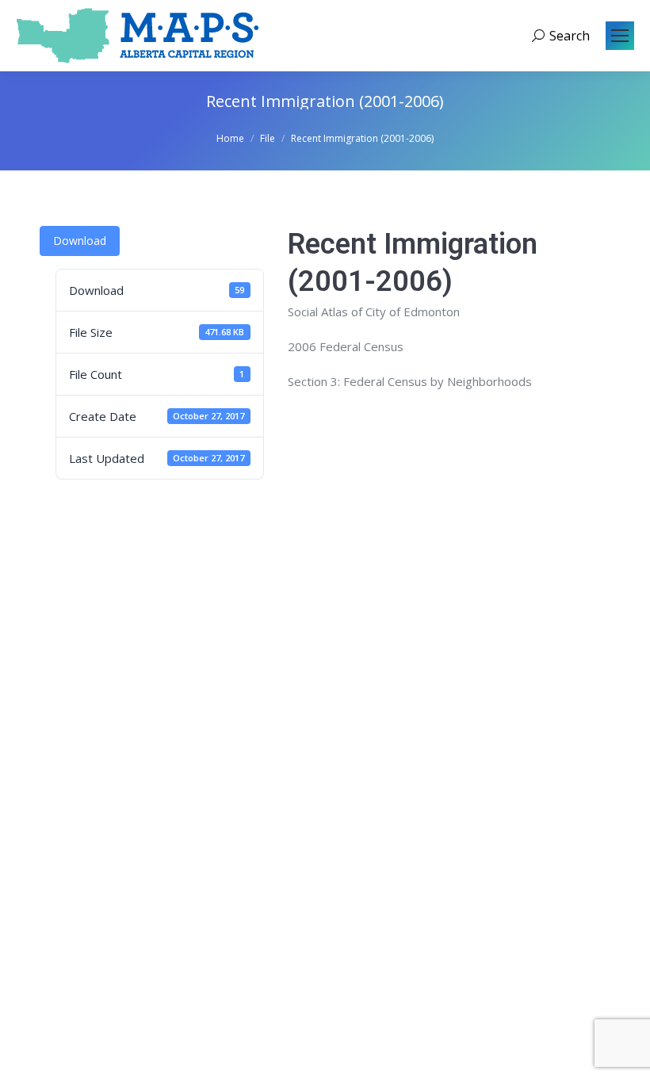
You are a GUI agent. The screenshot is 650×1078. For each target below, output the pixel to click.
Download (79, 240)
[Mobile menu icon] (620, 35)
